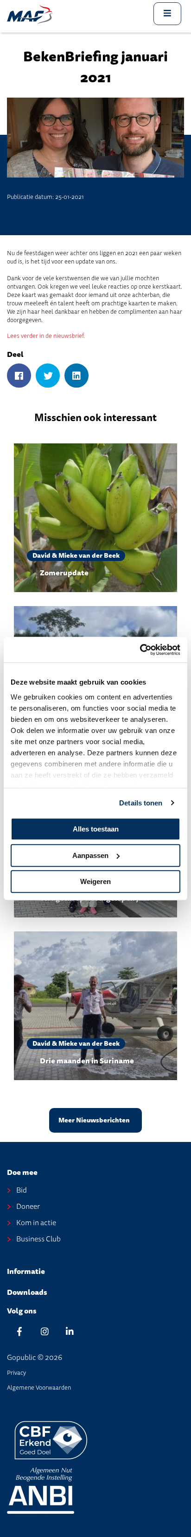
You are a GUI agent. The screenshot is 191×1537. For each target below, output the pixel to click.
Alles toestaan (96, 829)
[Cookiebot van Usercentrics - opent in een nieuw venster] (139, 650)
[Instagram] (44, 1331)
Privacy (16, 1372)
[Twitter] (47, 376)
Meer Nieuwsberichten (94, 1120)
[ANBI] (40, 1489)
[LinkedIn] (76, 376)
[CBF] (51, 1439)
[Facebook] (19, 376)
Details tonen (140, 803)
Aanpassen (90, 855)
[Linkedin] (69, 1331)
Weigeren (95, 881)
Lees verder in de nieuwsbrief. (46, 335)
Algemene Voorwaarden (39, 1387)
